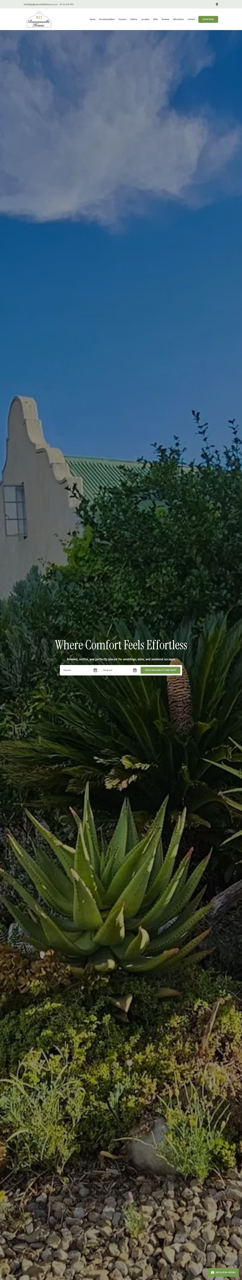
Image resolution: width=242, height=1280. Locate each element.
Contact (191, 19)
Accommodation (107, 19)
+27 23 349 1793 (66, 4)
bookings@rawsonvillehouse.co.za (40, 4)
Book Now (208, 19)
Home (92, 19)
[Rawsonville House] (39, 19)
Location (145, 19)
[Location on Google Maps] (216, 4)
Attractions (178, 19)
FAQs (155, 19)
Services (123, 19)
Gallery (133, 19)
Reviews (165, 19)
